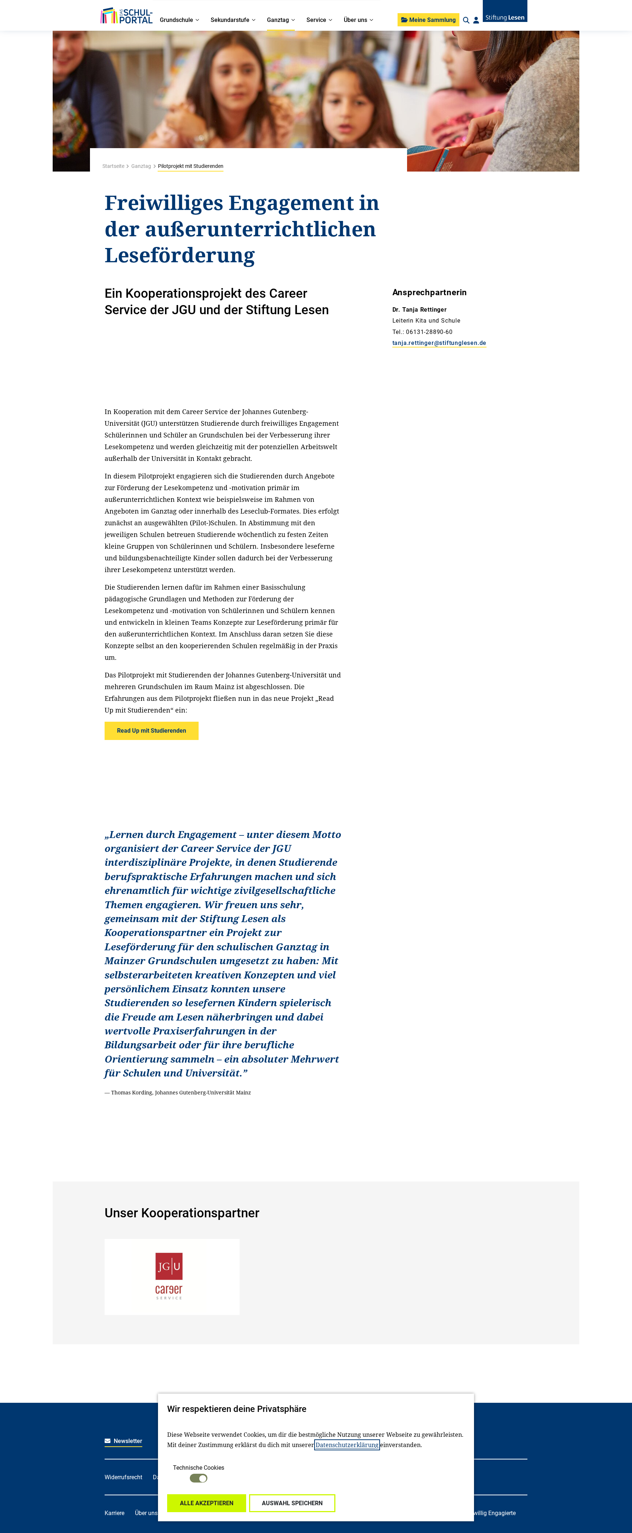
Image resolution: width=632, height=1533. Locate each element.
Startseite (113, 166)
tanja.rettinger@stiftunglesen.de (439, 342)
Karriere (114, 1513)
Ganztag (141, 166)
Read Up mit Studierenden (151, 730)
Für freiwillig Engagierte (485, 1513)
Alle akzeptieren (206, 1503)
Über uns (146, 1513)
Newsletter (127, 1441)
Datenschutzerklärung (347, 1445)
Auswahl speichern (292, 1503)
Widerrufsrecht (123, 1477)
